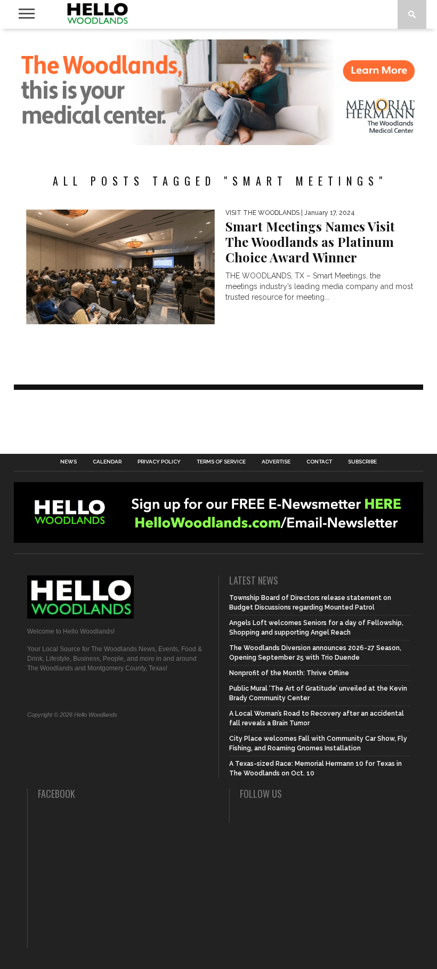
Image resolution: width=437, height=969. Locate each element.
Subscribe (362, 462)
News (68, 462)
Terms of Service (221, 462)
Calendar (107, 462)
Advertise (276, 462)
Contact (319, 462)
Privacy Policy (159, 462)
